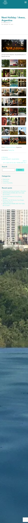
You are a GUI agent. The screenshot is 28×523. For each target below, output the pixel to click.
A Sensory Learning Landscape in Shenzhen (14, 191)
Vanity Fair (11, 150)
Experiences (6, 179)
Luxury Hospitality (8, 183)
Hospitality (6, 181)
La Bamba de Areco (10, 147)
